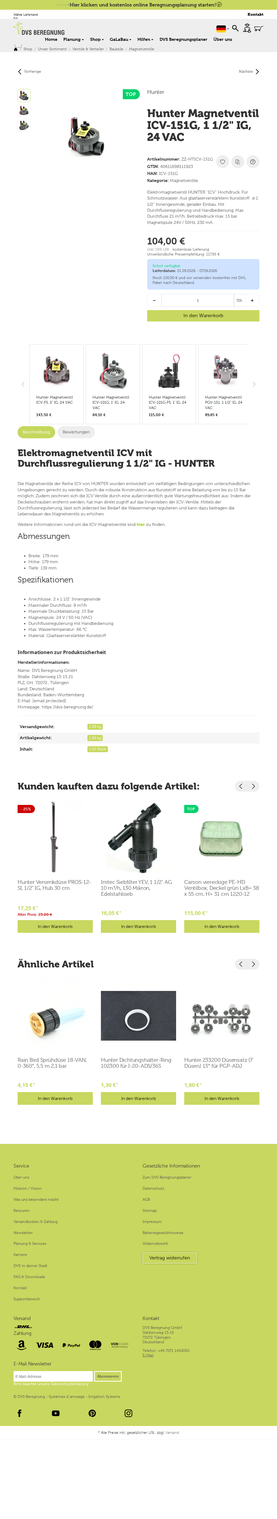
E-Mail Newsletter (32, 1364)
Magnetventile (184, 180)
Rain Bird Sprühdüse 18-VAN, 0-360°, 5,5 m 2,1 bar (52, 1063)
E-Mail (148, 1355)
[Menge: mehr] (252, 300)
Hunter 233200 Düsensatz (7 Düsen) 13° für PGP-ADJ (218, 1063)
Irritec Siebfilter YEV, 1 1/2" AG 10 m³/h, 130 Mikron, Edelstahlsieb (136, 888)
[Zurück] (241, 786)
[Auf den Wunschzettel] (222, 161)
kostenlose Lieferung (191, 249)
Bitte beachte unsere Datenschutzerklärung (51, 1384)
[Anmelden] (247, 28)
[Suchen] (235, 28)
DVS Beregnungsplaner (183, 39)
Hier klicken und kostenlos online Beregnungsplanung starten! (143, 5)
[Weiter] (253, 786)
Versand (22, 1318)
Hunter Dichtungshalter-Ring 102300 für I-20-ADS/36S (136, 1063)
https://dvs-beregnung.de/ (67, 707)
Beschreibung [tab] (36, 432)
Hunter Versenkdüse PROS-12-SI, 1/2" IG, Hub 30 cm (54, 885)
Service (21, 1166)
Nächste (246, 71)
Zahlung (22, 1333)
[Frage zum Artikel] (252, 161)
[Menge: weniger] (154, 300)
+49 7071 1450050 (173, 1350)
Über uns (222, 39)
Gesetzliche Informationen (171, 1166)
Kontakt (255, 14)
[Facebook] (19, 1413)
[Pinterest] (92, 1413)
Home (51, 39)
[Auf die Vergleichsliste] (237, 161)
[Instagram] (128, 1413)
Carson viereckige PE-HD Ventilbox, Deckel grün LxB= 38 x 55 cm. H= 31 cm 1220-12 (221, 888)
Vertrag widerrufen (169, 1258)
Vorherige (32, 71)
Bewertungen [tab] (76, 432)
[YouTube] (55, 1413)
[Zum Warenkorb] (258, 28)
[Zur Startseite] (68, 28)
